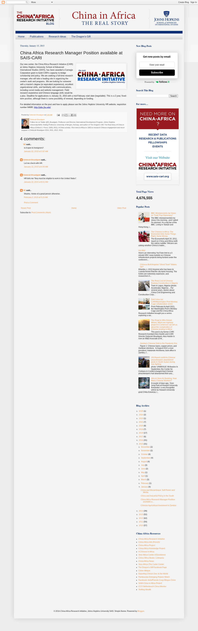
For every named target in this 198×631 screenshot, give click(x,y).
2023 (141, 418)
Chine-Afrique (144, 571)
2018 (141, 433)
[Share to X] (69, 115)
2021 (141, 422)
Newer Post (26, 208)
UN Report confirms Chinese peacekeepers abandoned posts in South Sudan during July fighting (163, 360)
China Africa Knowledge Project (151, 548)
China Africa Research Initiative (151, 539)
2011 (141, 522)
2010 (141, 525)
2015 (141, 444)
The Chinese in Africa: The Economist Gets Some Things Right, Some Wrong (163, 234)
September (146, 458)
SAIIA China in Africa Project (150, 583)
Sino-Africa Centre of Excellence (152, 555)
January (144, 487)
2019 (141, 429)
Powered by (149, 82)
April (143, 476)
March (144, 479)
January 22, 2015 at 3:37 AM (36, 151)
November (145, 450)
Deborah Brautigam (32, 160)
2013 (141, 514)
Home (21, 36)
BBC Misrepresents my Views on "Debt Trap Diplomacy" (163, 214)
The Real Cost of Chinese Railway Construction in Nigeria (164, 282)
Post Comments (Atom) (41, 212)
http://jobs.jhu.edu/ (42, 107)
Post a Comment (31, 203)
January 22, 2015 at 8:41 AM (36, 182)
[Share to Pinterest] (75, 115)
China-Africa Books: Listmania (151, 558)
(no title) (141, 250)
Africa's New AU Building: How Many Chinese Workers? (164, 379)
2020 (141, 426)
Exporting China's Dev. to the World (153, 574)
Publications (36, 36)
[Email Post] (58, 115)
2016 (141, 440)
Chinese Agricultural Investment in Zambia (158, 505)
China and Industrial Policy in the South (157, 496)
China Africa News (146, 561)
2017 (141, 437)
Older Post (121, 208)
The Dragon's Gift (80, 36)
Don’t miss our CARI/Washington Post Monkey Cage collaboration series (164, 301)
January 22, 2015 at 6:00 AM (36, 167)
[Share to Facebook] (72, 115)
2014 (141, 511)
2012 (141, 518)
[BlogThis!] (66, 115)
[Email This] (63, 115)
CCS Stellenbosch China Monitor (152, 586)
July (143, 465)
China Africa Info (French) (149, 542)
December (145, 447)
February (145, 483)
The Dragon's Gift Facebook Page (152, 567)
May (143, 472)
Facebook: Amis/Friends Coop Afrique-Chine (157, 580)
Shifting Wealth (144, 589)
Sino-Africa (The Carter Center (151, 564)
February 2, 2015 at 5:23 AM (36, 197)
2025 (141, 411)
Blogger (141, 611)
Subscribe (157, 72)
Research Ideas (57, 36)
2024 (141, 415)
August (144, 461)
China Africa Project (146, 545)
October (144, 454)
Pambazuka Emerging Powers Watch (154, 577)
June (143, 469)
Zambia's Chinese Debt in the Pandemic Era (158, 343)
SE (24, 144)
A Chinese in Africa (146, 552)
